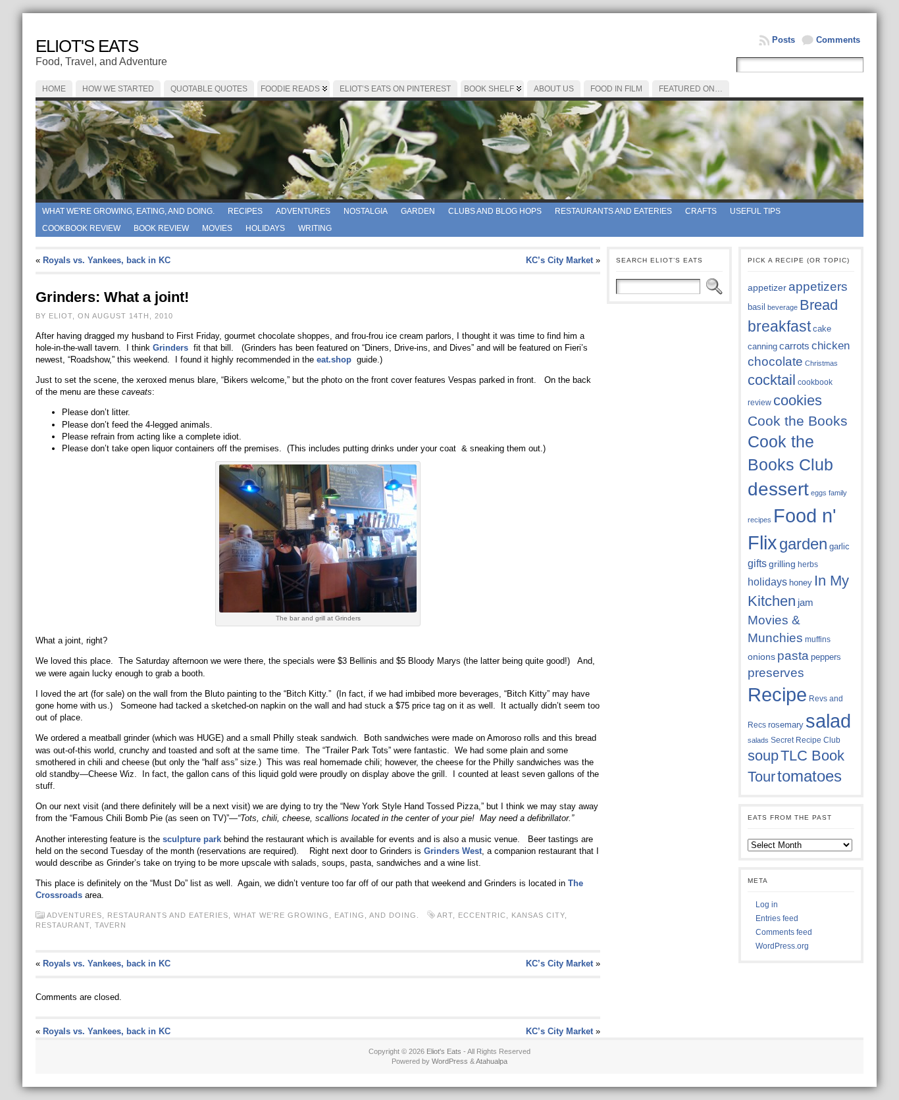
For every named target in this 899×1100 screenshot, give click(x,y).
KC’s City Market (559, 260)
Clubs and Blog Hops (495, 211)
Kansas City (538, 915)
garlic (839, 546)
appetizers (818, 286)
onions (761, 656)
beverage (782, 307)
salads (758, 740)
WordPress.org (782, 946)
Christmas (821, 363)
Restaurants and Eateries (613, 211)
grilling (782, 564)
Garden (418, 211)
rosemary (786, 725)
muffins (818, 639)
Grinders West (453, 851)
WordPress (450, 1061)
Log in (767, 904)
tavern (110, 925)
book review (161, 228)
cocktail (772, 380)
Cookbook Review (81, 228)
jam (805, 602)
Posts (783, 40)
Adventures (303, 211)
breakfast (779, 326)
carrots (794, 346)
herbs (808, 564)
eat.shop (335, 359)
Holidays (265, 228)
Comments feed (784, 932)
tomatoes (809, 776)
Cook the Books (798, 420)
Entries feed (777, 918)
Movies (217, 228)
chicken (830, 345)
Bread (819, 305)
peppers (826, 657)
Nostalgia (366, 211)
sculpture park (193, 839)
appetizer (767, 287)
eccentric (482, 915)
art (445, 915)
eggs (819, 493)
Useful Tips (755, 211)
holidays (767, 582)
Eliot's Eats (87, 46)
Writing (315, 228)
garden (803, 544)
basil (756, 307)
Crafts (701, 211)
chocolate (775, 361)
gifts (757, 563)
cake (822, 329)
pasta (793, 655)
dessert (778, 489)
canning (762, 346)
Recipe (777, 694)
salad (828, 721)
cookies (797, 400)
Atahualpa (491, 1061)
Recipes (245, 211)
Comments (838, 40)
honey (800, 583)
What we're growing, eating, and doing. (128, 211)
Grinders (172, 348)
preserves (776, 673)
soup (763, 755)
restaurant (63, 925)
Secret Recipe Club (805, 740)
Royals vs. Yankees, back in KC (106, 260)
